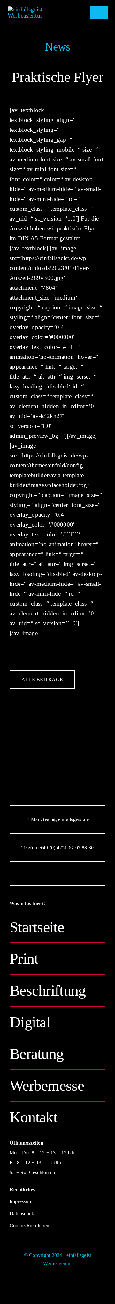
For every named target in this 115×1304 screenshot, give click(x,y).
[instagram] (41, 874)
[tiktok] (57, 874)
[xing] (89, 874)
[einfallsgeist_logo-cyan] (37, 9)
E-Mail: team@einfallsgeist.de (57, 819)
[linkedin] (73, 874)
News (57, 46)
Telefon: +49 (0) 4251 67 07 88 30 (57, 847)
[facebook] (25, 874)
